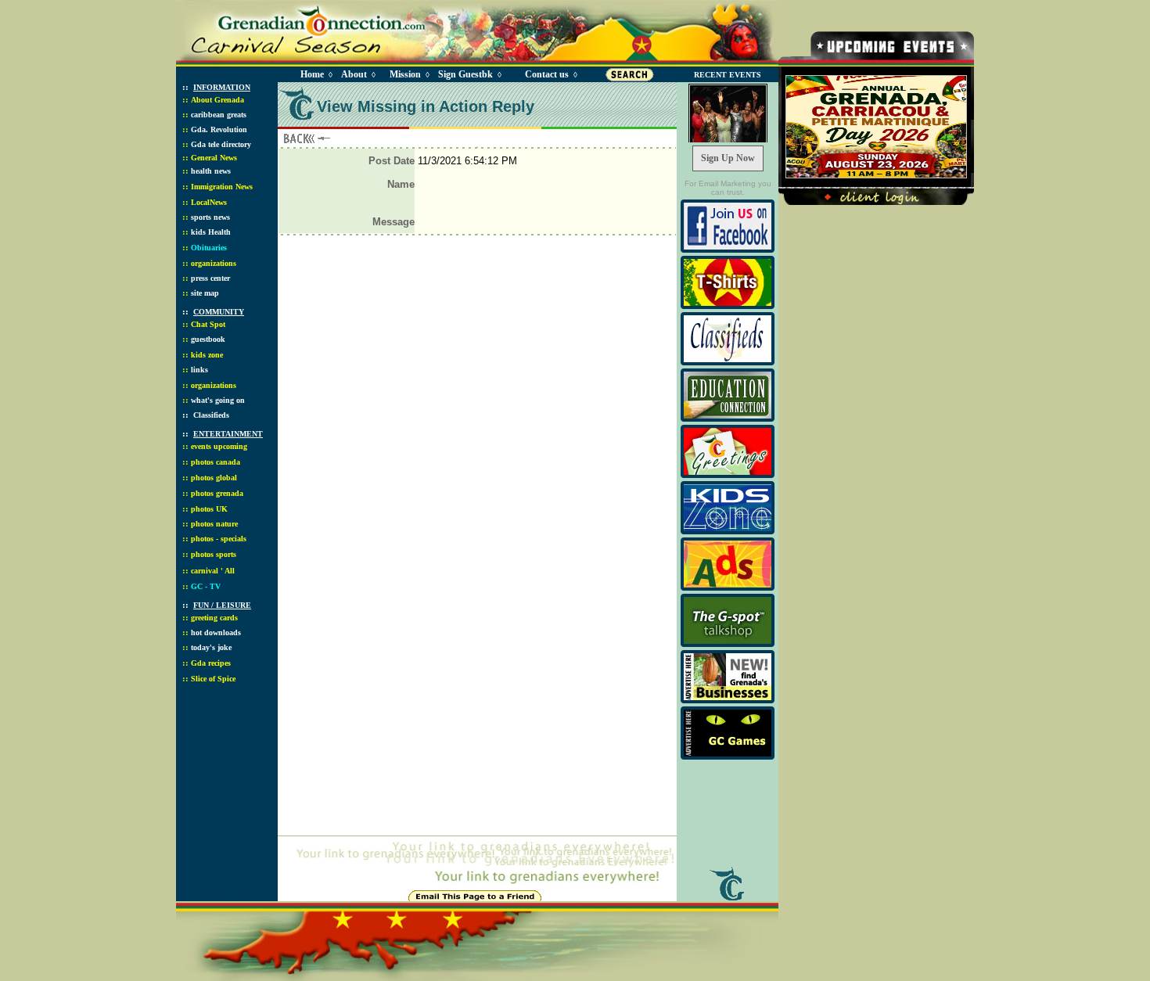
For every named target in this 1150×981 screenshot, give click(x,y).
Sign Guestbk (468, 74)
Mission (405, 74)
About (354, 74)
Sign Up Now (728, 158)
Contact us (547, 74)
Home (312, 74)
